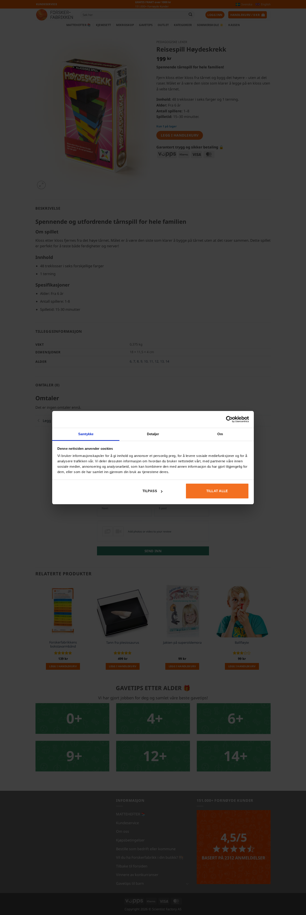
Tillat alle (217, 491)
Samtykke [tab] (86, 434)
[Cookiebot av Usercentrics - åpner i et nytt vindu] (229, 419)
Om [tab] (220, 434)
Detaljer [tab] (153, 434)
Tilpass (149, 491)
